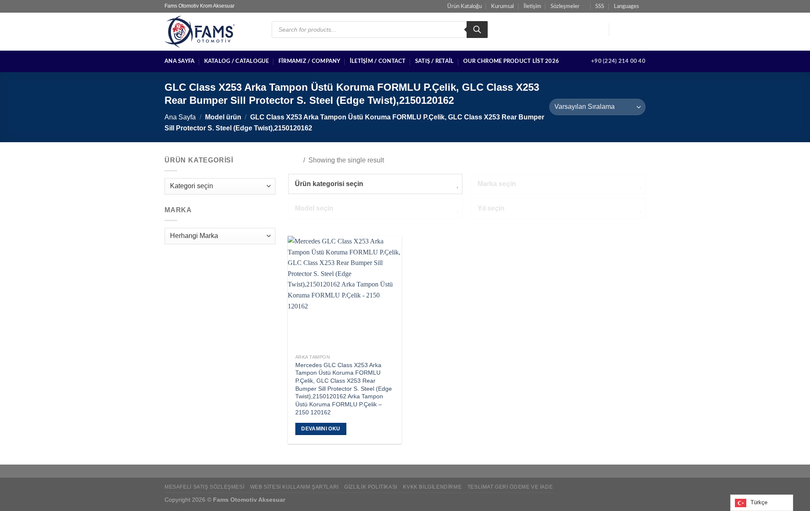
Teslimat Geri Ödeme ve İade (510, 487)
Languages (626, 6)
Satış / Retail (434, 61)
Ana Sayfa (179, 61)
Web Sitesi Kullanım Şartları (294, 487)
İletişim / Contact (378, 61)
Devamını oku (320, 428)
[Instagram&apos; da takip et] (629, 29)
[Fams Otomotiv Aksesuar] (212, 32)
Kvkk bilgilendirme (432, 487)
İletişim (532, 6)
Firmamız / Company (309, 61)
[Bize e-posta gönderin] (640, 29)
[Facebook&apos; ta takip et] (618, 29)
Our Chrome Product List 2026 (511, 61)
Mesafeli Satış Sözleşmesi (204, 487)
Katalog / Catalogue (236, 61)
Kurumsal (502, 6)
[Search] (477, 29)
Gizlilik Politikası (370, 487)
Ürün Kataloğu (464, 6)
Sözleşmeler (565, 6)
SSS (599, 6)
